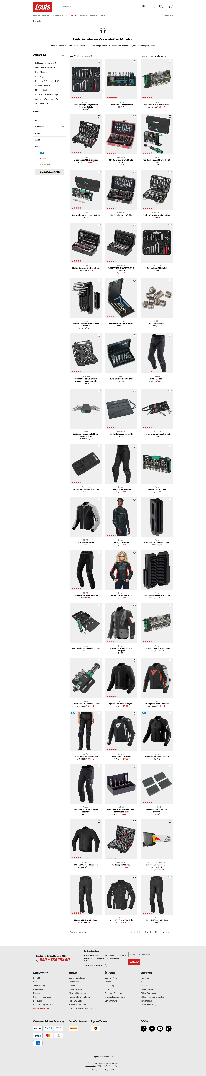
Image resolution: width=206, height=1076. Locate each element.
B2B (35, 982)
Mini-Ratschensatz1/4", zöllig (121, 215)
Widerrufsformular (148, 993)
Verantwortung (111, 1001)
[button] (134, 7)
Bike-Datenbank (39, 989)
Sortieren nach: (148, 56)
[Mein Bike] (152, 6)
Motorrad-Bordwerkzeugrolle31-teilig (157, 434)
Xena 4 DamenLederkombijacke (157, 757)
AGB (142, 982)
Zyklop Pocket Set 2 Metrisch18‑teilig (86, 704)
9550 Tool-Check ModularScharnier (157, 595)
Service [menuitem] (104, 15)
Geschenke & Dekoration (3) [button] (47, 95)
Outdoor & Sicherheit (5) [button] (45, 86)
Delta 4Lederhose (156, 379)
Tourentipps (74, 982)
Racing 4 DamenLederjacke (121, 595)
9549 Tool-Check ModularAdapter (156, 542)
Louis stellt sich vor (113, 978)
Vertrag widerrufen (41, 1008)
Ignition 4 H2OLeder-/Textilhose (86, 595)
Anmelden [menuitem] (169, 15)
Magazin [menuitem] (93, 15)
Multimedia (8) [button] (41, 90)
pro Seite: (86, 56)
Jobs (107, 989)
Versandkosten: (91, 1066)
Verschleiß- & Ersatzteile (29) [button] (47, 67)
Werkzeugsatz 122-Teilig (121, 865)
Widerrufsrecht (147, 989)
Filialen (108, 982)
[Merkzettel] (161, 6)
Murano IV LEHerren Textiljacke (121, 920)
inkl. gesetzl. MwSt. (102, 1063)
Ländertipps (74, 985)
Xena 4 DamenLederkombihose (86, 757)
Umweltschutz (146, 1001)
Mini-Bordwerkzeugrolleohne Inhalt (86, 489)
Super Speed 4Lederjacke (121, 757)
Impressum (145, 978)
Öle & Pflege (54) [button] (42, 72)
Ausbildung (109, 985)
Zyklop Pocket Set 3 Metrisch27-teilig (86, 648)
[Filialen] (143, 6)
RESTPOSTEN (45, 164)
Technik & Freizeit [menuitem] (60, 15)
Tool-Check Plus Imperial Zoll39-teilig (156, 648)
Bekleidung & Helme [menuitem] (41, 15)
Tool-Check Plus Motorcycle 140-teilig (86, 215)
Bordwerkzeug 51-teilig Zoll (157, 268)
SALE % (43, 158)
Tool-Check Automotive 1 (157, 489)
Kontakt (36, 978)
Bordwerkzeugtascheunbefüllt (121, 434)
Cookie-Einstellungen (149, 1005)
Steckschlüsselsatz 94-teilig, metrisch (156, 215)
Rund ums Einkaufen (113, 993)
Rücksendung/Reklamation (44, 1005)
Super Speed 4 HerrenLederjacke (157, 704)
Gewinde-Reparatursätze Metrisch (121, 323)
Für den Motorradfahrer (79, 1005)
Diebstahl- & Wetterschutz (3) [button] (47, 81)
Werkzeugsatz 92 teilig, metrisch (86, 160)
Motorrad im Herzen (77, 993)
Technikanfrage (39, 985)
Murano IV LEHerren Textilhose (85, 920)
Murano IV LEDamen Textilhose (156, 920)
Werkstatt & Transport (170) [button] (46, 99)
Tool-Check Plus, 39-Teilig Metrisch (156, 105)
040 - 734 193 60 (54, 960)
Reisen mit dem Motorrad (79, 997)
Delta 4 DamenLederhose (121, 489)
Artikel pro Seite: (77, 932)
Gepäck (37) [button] (40, 76)
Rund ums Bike (75, 1001)
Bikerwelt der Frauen (77, 978)
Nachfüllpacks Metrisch (156, 323)
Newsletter (37, 993)
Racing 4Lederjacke (121, 542)
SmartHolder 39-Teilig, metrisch (121, 105)
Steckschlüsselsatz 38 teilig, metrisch (86, 268)
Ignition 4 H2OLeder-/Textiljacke (121, 704)
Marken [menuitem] (83, 15)
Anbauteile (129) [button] (42, 104)
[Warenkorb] (170, 6)
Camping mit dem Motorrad (80, 1008)
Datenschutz (146, 985)
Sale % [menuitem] (73, 15)
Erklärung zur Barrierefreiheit (152, 997)
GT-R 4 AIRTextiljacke (86, 542)
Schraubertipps (75, 989)
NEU (42, 153)
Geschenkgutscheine (42, 997)
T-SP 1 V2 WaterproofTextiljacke (86, 865)
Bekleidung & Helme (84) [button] (45, 63)
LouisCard (37, 1001)
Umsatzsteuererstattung (115, 997)
